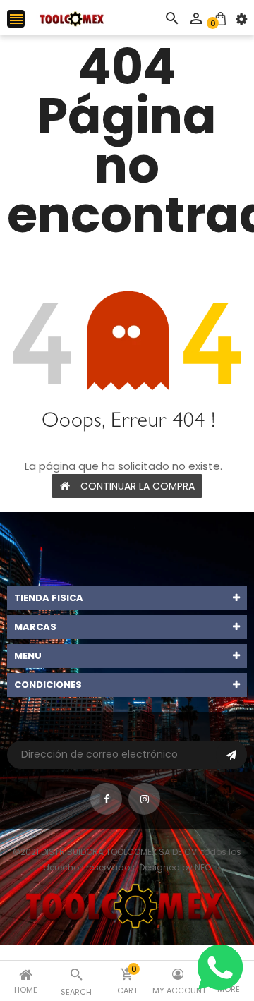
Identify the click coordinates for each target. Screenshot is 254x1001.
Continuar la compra (137, 486)
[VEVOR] (127, 905)
